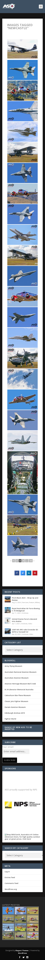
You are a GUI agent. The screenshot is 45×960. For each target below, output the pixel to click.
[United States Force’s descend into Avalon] (8, 621)
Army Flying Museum (13, 666)
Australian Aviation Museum (17, 678)
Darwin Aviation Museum (15, 707)
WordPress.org (11, 889)
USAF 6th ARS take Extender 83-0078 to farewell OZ (25, 630)
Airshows (25, 613)
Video (30, 624)
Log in (7, 871)
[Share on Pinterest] (35, 574)
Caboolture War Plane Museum (18, 695)
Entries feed (10, 877)
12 (31, 561)
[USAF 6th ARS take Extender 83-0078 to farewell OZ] (8, 631)
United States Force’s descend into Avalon (24, 620)
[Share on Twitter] (23, 574)
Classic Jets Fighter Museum (16, 701)
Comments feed (11, 883)
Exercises (25, 602)
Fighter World (10, 719)
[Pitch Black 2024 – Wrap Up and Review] (8, 599)
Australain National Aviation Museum (20, 672)
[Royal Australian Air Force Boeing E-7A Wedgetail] (8, 610)
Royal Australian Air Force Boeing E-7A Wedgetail (26, 609)
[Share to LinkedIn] (29, 574)
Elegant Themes (21, 950)
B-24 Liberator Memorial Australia (19, 689)
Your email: (8, 746)
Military (37, 602)
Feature (31, 602)
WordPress (22, 953)
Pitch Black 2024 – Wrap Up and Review (25, 599)
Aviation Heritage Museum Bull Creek (20, 684)
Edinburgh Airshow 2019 (15, 713)
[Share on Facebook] (17, 574)
